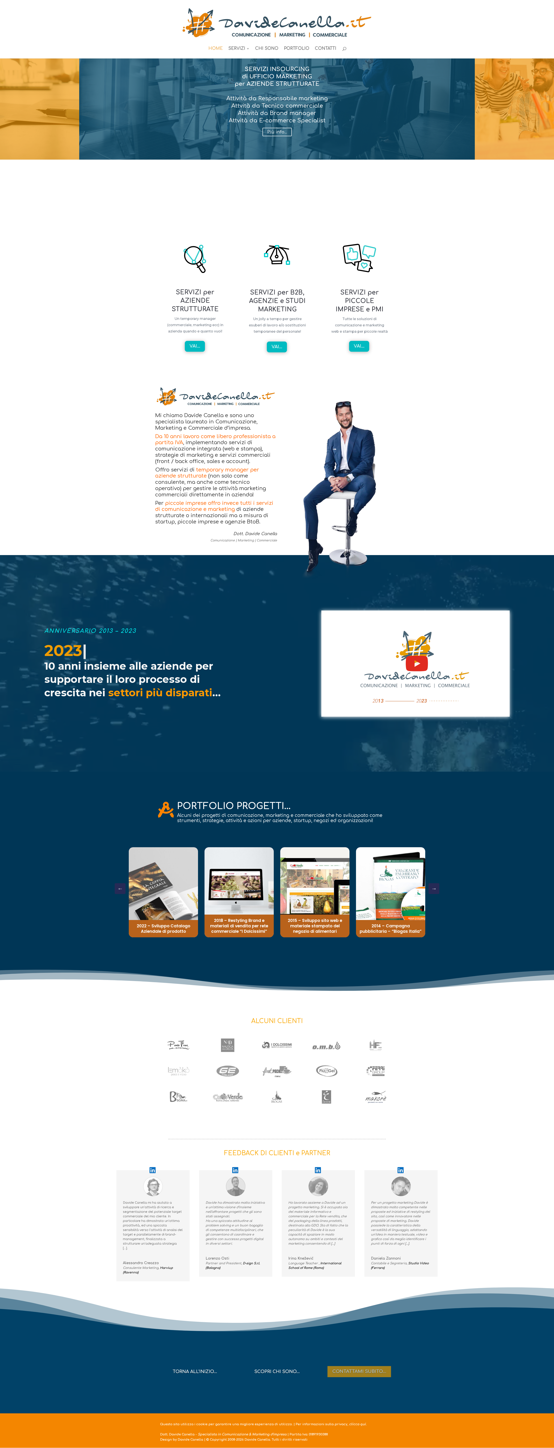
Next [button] (120, 888)
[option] (163, 892)
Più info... (39, 146)
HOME (215, 49)
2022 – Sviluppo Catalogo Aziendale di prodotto (163, 928)
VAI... (195, 346)
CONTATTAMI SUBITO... (359, 1375)
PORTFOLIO (296, 49)
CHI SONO (266, 49)
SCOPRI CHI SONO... (277, 1371)
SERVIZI (236, 49)
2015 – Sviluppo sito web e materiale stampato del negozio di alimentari (315, 926)
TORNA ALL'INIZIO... (195, 1371)
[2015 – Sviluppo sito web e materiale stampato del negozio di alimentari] (314, 892)
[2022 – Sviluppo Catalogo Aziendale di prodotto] (163, 892)
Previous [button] (433, 888)
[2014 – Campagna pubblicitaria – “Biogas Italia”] (390, 892)
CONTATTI (325, 49)
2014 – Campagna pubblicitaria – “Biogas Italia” (391, 928)
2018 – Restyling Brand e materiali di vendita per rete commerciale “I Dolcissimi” (239, 926)
